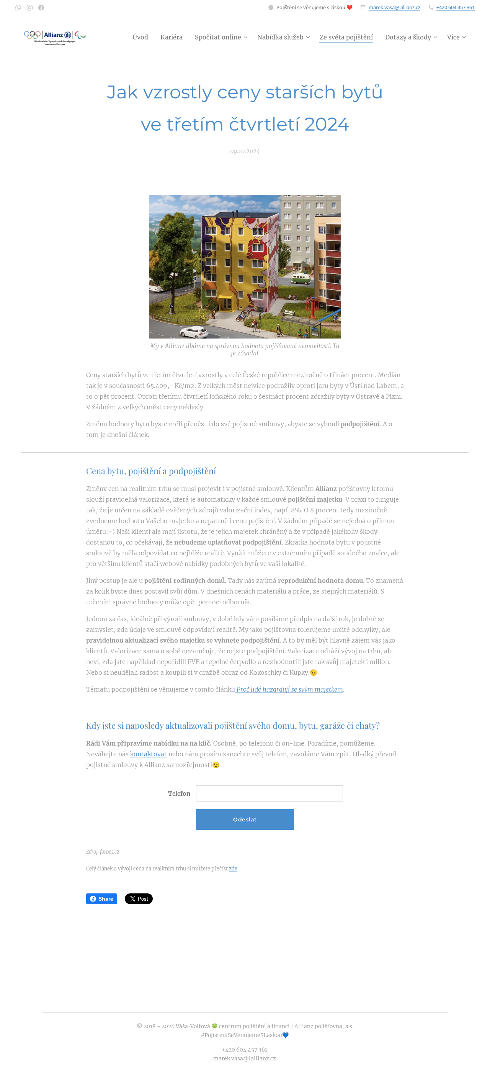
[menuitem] (142, 37)
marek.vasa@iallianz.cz (394, 7)
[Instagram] (29, 7)
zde (233, 868)
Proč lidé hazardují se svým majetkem (289, 689)
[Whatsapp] (18, 7)
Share (105, 899)
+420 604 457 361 (455, 7)
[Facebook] (41, 7)
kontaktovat (148, 754)
